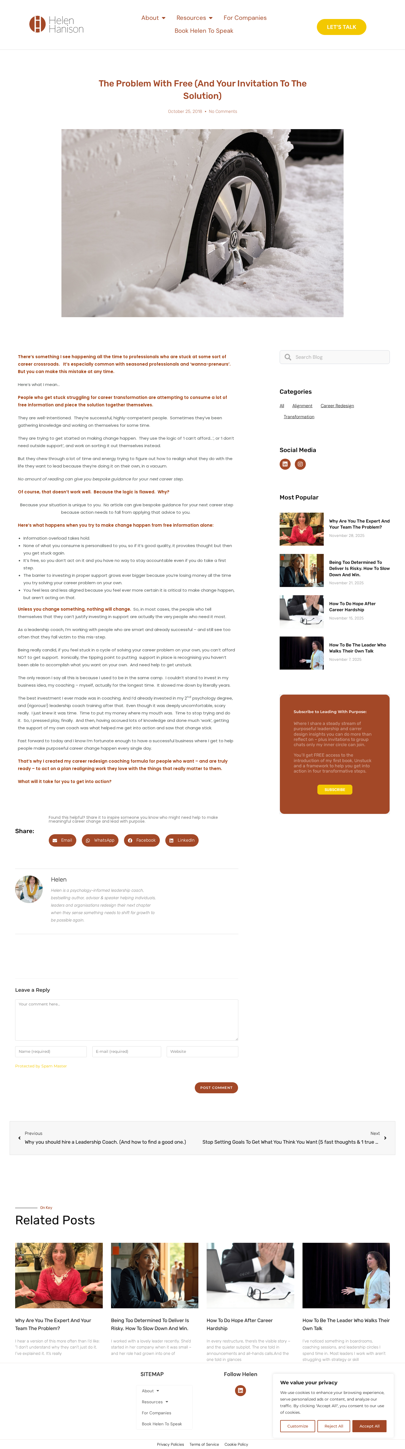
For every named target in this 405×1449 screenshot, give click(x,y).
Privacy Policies (170, 1444)
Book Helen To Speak (204, 31)
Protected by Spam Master (41, 1066)
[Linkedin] (285, 464)
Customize (297, 1426)
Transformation (299, 417)
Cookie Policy (236, 1444)
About (150, 18)
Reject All (334, 1426)
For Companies (245, 18)
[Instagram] (300, 464)
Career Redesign (337, 406)
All (282, 406)
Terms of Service (204, 1444)
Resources (191, 18)
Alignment (302, 406)
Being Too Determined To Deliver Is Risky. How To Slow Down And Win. (359, 568)
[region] (333, 1406)
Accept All (370, 1426)
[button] (62, 840)
